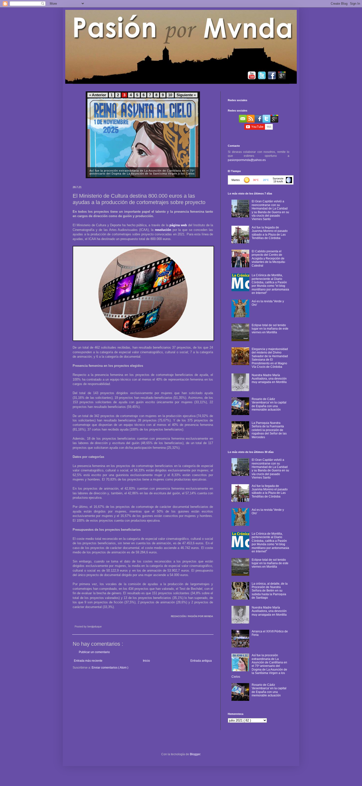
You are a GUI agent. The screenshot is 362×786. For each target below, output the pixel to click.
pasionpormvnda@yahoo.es (247, 160)
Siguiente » (186, 95)
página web (178, 225)
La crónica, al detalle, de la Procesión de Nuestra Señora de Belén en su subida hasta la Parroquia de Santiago (270, 591)
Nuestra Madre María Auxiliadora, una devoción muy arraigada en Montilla (269, 378)
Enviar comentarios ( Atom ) (110, 667)
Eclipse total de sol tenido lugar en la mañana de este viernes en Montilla (270, 328)
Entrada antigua (201, 660)
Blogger (195, 754)
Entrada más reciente (88, 660)
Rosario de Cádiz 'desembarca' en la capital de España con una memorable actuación (269, 404)
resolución (163, 230)
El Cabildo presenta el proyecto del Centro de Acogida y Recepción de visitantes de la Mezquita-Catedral (269, 258)
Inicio (146, 660)
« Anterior (97, 95)
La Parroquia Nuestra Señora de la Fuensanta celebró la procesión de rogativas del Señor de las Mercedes (269, 430)
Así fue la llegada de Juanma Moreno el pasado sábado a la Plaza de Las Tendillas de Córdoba (270, 233)
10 (170, 95)
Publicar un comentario (94, 652)
